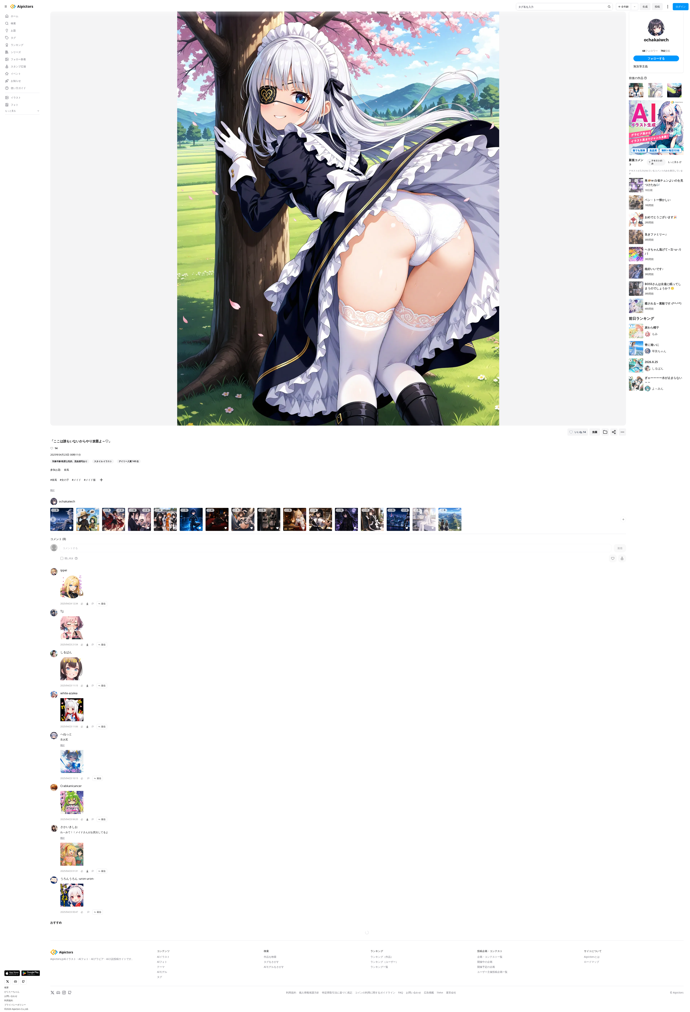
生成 (645, 6)
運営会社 (451, 992)
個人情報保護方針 (309, 992)
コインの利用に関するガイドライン (375, 992)
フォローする (656, 58)
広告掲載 (429, 992)
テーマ (161, 967)
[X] (52, 992)
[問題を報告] (92, 603)
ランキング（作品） (382, 956)
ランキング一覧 (379, 967)
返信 (103, 603)
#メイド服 (90, 479)
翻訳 (52, 490)
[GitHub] (70, 992)
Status (440, 992)
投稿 (657, 6)
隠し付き (69, 558)
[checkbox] (61, 558)
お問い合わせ (10, 996)
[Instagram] (64, 992)
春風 (66, 469)
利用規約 (8, 1000)
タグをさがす (271, 961)
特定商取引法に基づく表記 (337, 992)
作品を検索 (270, 956)
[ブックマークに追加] (605, 432)
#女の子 (64, 479)
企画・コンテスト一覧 (489, 956)
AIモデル (162, 972)
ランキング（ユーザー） (384, 961)
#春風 (53, 479)
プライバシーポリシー (15, 1004)
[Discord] (58, 992)
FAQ (400, 992)
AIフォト (162, 961)
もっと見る (673, 162)
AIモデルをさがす (274, 967)
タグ (159, 977)
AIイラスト (163, 956)
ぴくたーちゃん (11, 991)
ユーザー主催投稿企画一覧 (492, 972)
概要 (6, 987)
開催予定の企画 (486, 967)
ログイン (681, 6)
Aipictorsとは (592, 956)
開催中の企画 (484, 961)
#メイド (76, 479)
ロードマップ (591, 961)
